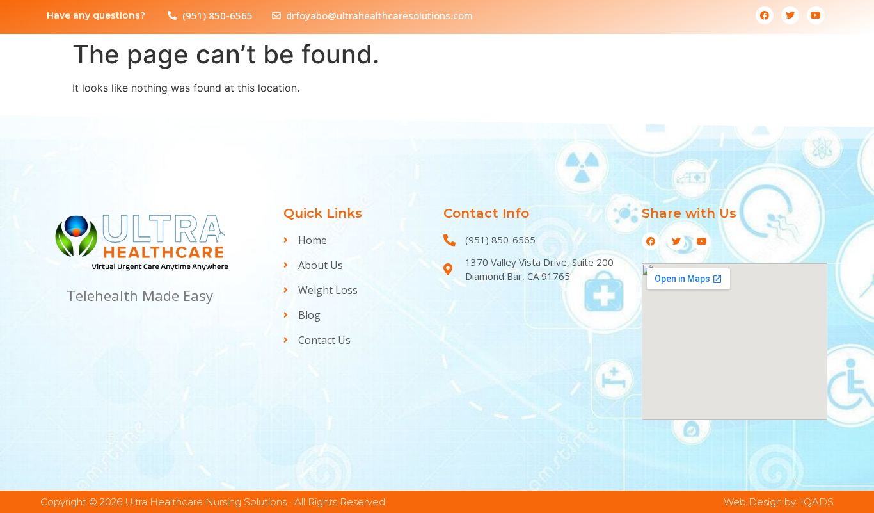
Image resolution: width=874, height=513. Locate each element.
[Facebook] (765, 15)
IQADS (817, 502)
